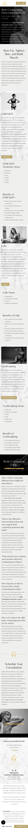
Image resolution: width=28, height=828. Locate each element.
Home (3, 16)
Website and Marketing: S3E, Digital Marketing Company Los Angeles (14, 802)
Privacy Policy (12, 799)
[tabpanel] (14, 496)
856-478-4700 (7, 826)
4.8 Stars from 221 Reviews (14, 745)
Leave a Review (14, 747)
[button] (3, 822)
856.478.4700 (20, 822)
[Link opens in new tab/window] (12, 770)
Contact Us (21, 826)
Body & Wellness (11, 16)
